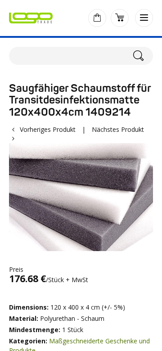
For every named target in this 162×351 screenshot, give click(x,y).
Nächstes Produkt (118, 129)
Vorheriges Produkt (48, 129)
